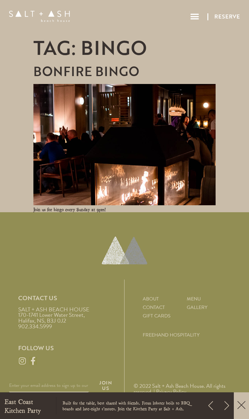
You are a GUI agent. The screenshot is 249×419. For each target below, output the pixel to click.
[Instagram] (22, 361)
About (151, 299)
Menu (194, 299)
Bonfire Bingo (86, 71)
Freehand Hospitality (171, 335)
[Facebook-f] (33, 361)
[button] (194, 17)
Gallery (197, 307)
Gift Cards (157, 316)
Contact (154, 307)
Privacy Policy (171, 391)
